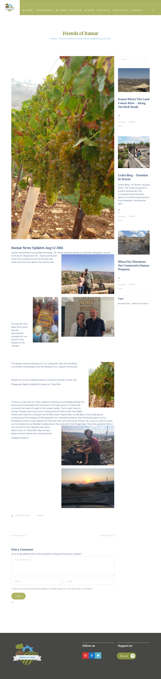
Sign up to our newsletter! (25, 608)
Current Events (66, 38)
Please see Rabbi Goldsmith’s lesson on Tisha (33, 384)
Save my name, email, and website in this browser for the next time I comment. (53, 589)
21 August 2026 (122, 122)
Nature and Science (140, 303)
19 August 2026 (122, 216)
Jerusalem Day (124, 303)
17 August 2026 (122, 284)
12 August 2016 (22, 515)
